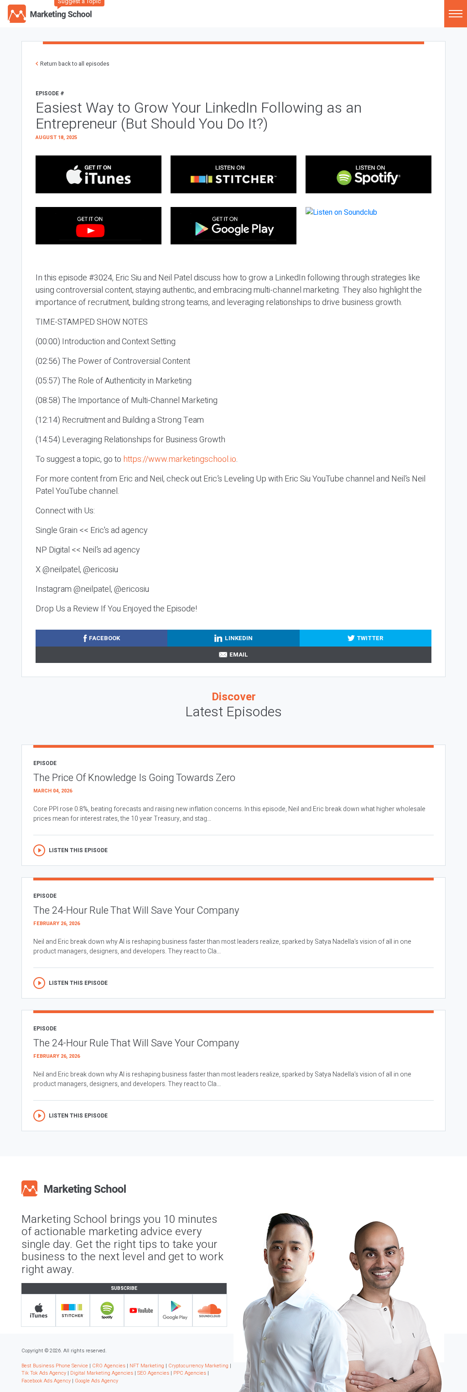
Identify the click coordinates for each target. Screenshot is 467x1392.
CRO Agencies (108, 1366)
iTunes (38, 1310)
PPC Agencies (189, 1373)
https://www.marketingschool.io (179, 459)
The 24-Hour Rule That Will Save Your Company (136, 910)
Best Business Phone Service (54, 1366)
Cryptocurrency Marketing (198, 1366)
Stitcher (73, 1310)
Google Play (175, 1310)
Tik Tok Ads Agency (43, 1373)
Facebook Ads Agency (46, 1381)
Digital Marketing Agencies (101, 1373)
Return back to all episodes (74, 64)
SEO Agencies (153, 1373)
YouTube (141, 1310)
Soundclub (209, 1310)
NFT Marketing (147, 1366)
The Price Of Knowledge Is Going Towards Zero (134, 778)
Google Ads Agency (96, 1381)
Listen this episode (78, 850)
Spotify (107, 1310)
